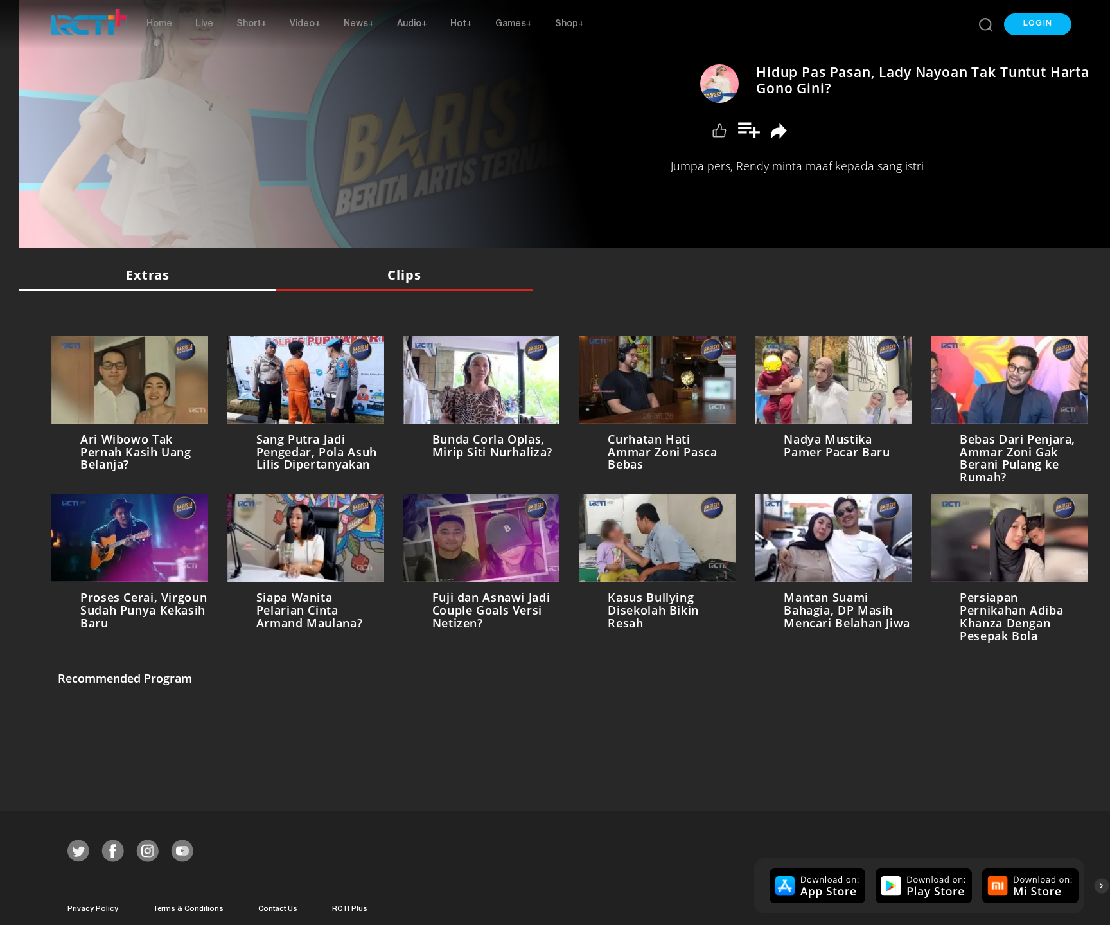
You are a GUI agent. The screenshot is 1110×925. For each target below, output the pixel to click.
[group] (816, 883)
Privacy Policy (92, 906)
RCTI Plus (349, 906)
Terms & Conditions (188, 906)
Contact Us (277, 906)
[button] (1037, 24)
